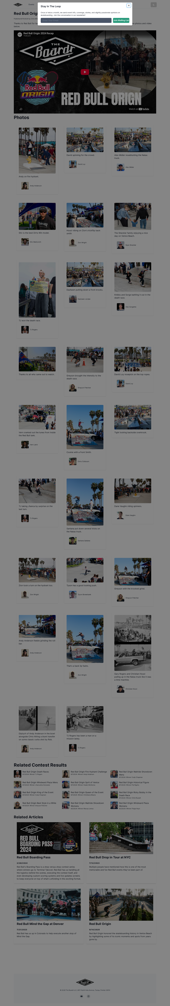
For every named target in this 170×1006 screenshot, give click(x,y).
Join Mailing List (121, 20)
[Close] (129, 5)
